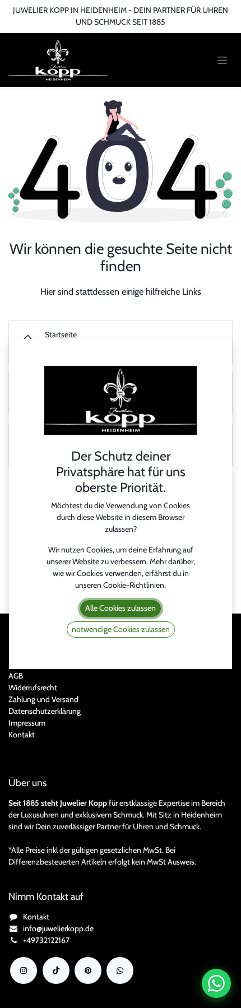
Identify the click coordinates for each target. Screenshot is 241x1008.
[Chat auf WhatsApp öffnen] (216, 983)
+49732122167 (46, 940)
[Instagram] (23, 970)
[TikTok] (56, 970)
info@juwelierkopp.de (58, 928)
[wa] (119, 970)
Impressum (26, 723)
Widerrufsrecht (32, 687)
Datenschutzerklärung (44, 711)
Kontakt (21, 735)
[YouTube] (88, 970)
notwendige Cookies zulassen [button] (121, 629)
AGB (15, 676)
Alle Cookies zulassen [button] (120, 608)
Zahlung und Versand (43, 699)
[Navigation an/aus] (222, 60)
